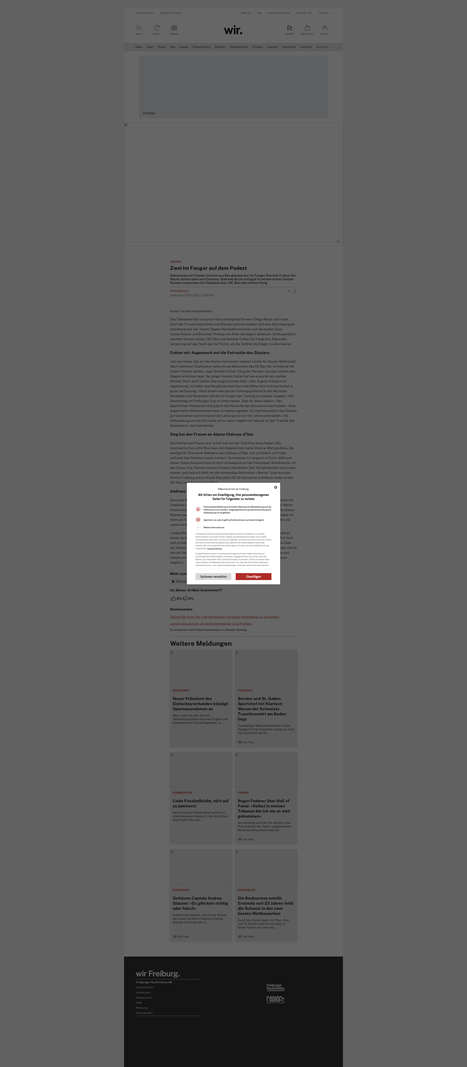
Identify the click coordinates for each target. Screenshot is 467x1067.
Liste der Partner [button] (214, 548)
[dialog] (233, 533)
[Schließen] (275, 487)
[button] (233, 527)
